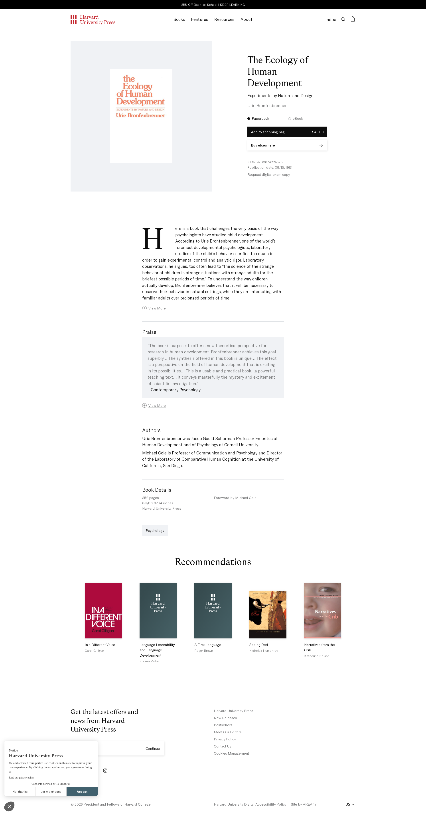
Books (179, 19)
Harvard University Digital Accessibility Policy (250, 804)
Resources (224, 19)
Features (199, 19)
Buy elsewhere (263, 145)
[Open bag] (352, 19)
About (246, 19)
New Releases (225, 718)
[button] (213, 308)
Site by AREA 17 (304, 804)
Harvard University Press (233, 710)
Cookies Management (231, 753)
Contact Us (222, 746)
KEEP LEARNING (232, 4)
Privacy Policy (225, 739)
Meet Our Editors (228, 732)
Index (330, 19)
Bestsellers (223, 725)
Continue (153, 748)
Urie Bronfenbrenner (267, 105)
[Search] (343, 19)
